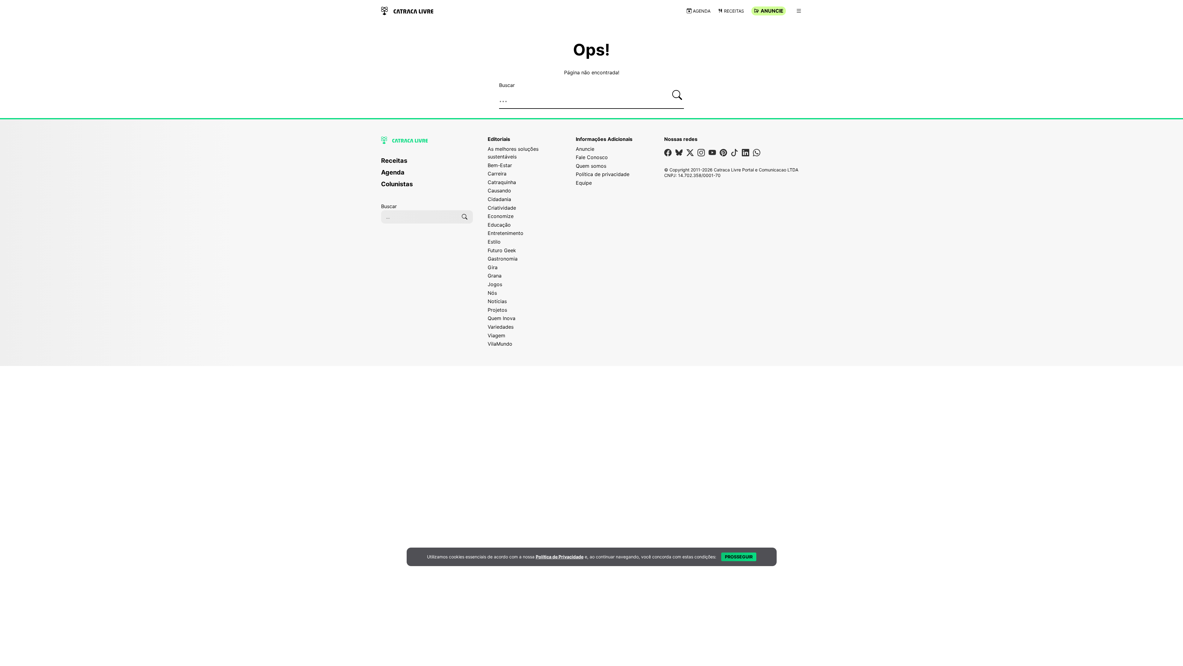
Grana (495, 276)
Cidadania (499, 199)
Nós (492, 293)
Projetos (497, 310)
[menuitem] (427, 163)
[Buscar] (677, 95)
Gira (493, 267)
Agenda (701, 11)
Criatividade (502, 208)
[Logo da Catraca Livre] (407, 10)
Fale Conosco (592, 157)
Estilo (494, 242)
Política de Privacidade (559, 556)
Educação (499, 225)
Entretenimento (505, 233)
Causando (499, 190)
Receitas (734, 11)
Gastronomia (503, 259)
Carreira (497, 174)
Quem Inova (501, 318)
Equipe (584, 183)
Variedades (501, 327)
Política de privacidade (602, 174)
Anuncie (772, 11)
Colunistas (397, 184)
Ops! (591, 50)
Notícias (497, 301)
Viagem (496, 335)
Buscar (507, 85)
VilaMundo (500, 344)
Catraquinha (502, 182)
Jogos (495, 284)
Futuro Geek (502, 250)
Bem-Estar (500, 165)
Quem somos (591, 166)
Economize (501, 216)
